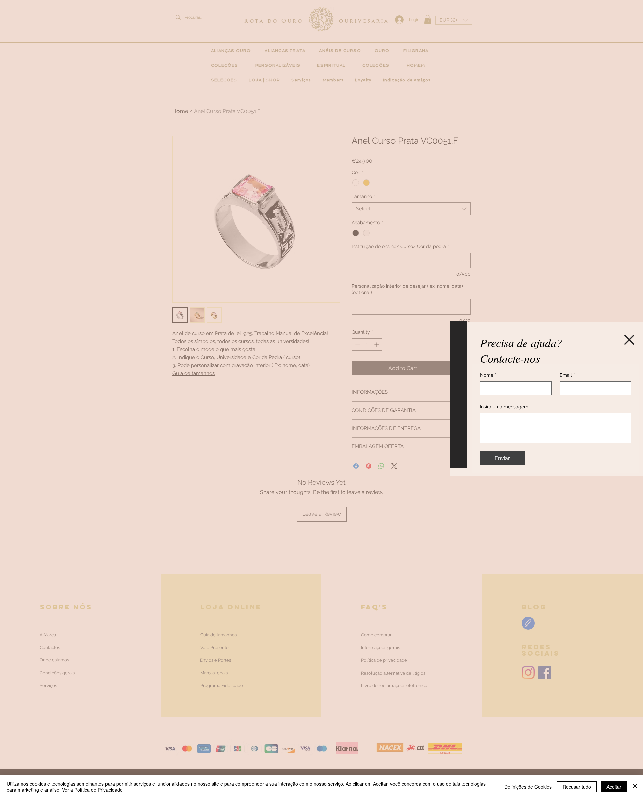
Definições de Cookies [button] (528, 786)
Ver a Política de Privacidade (92, 789)
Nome (488, 375)
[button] (629, 340)
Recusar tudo (577, 786)
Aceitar (613, 786)
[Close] (635, 787)
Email (567, 375)
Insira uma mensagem (504, 406)
